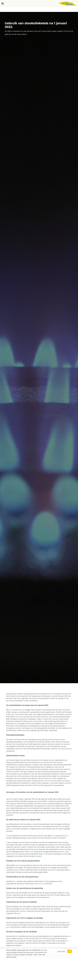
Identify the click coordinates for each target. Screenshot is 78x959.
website (38, 856)
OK (69, 951)
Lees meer (61, 951)
